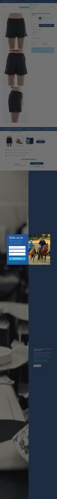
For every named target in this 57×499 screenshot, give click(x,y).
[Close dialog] (49, 235)
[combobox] (17, 247)
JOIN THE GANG (17, 258)
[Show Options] (24, 247)
